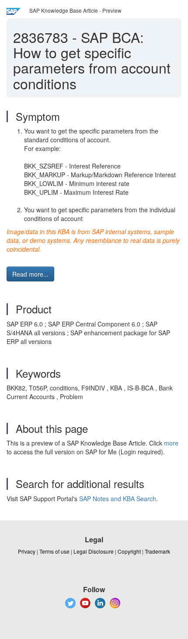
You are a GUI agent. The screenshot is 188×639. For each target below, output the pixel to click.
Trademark (157, 551)
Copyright (129, 551)
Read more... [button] (30, 274)
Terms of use (54, 551)
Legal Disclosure (93, 551)
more (171, 443)
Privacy (26, 551)
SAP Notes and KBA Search (117, 498)
